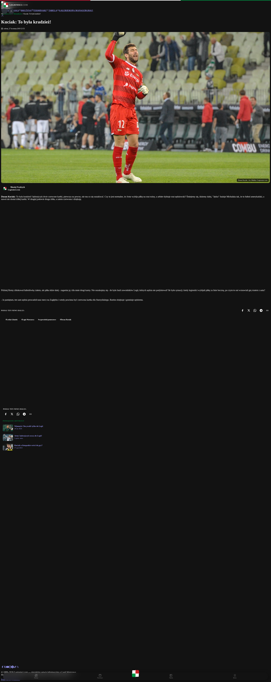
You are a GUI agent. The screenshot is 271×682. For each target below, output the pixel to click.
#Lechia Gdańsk (12, 320)
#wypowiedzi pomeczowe (47, 320)
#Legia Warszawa (27, 320)
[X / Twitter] (5, 667)
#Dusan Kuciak (65, 320)
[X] (248, 310)
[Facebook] (242, 310)
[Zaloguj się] (2, 16)
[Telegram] (261, 310)
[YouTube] (7, 667)
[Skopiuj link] (267, 310)
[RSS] (17, 667)
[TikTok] (15, 667)
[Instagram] (10, 667)
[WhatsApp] (254, 310)
